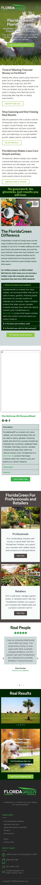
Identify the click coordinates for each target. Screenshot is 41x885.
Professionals (9, 833)
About (6, 839)
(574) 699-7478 (12, 866)
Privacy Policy (9, 842)
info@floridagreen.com (15, 871)
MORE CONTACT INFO (14, 873)
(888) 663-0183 (12, 860)
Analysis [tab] (6, 472)
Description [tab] (8, 427)
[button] (20, 285)
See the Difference (11, 143)
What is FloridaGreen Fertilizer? (18, 285)
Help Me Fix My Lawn (13, 104)
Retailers (7, 830)
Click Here (20, 556)
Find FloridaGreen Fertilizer (14, 821)
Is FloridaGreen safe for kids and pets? (20, 328)
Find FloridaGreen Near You (20, 761)
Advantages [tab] (8, 467)
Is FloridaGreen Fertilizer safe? (17, 324)
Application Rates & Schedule (15, 182)
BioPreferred (8, 313)
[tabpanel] (20, 447)
